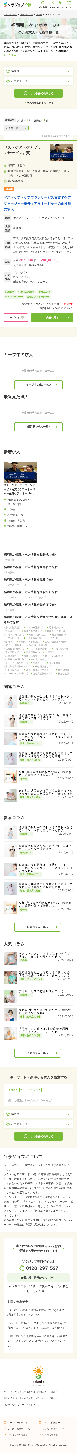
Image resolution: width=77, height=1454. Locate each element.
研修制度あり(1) (43, 666)
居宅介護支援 (15, 181)
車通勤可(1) (64, 670)
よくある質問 (26, 1398)
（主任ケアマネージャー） (49, 217)
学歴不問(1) (50, 652)
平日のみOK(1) (53, 638)
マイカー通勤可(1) (35, 627)
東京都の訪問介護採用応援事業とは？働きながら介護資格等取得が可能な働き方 (46, 792)
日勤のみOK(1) (33, 638)
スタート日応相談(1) (52, 655)
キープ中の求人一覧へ (39, 384)
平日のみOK (44, 291)
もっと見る (10, 55)
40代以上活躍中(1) (14, 645)
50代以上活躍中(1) (38, 645)
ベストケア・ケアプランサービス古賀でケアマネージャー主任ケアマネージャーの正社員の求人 (37, 203)
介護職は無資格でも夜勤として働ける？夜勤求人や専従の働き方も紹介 (46, 754)
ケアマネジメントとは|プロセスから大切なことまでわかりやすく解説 (44, 955)
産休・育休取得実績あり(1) (39, 670)
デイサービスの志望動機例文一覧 (41, 991)
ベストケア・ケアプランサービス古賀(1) (25, 597)
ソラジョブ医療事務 (17, 1435)
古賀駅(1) (10, 572)
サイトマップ (33, 1404)
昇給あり (9, 291)
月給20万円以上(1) (38, 634)
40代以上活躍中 (26, 291)
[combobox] (38, 1100)
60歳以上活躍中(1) (14, 648)
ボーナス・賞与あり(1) (16, 662)
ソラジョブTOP (10, 14)
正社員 (17, 228)
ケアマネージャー (23, 217)
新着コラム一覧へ (37, 927)
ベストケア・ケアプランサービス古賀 (22, 150)
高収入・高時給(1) (40, 659)
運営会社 (55, 1392)
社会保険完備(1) (13, 670)
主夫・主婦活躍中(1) (39, 648)
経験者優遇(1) (12, 655)
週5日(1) (9, 641)
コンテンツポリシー (14, 1404)
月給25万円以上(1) (14, 634)
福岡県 (39, 14)
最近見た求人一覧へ (39, 426)
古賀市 (21, 165)
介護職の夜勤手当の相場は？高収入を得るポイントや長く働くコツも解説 (46, 697)
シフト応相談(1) (13, 638)
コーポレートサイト (17, 1422)
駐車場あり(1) (56, 627)
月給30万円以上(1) (56, 631)
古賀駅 (54, 171)
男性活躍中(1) (33, 652)
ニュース (8, 1392)
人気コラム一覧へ (37, 1053)
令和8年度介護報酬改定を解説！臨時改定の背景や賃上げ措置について (45, 773)
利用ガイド (43, 1392)
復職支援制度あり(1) (43, 673)
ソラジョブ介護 (26, 14)
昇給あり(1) (55, 662)
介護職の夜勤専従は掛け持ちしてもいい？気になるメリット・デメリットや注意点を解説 (46, 737)
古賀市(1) (10, 560)
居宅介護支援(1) (13, 627)
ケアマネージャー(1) (15, 584)
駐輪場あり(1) (12, 631)
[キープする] (16, 317)
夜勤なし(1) (38, 662)
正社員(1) (10, 609)
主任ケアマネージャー (38, 296)
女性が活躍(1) (31, 655)
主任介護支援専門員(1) (56, 641)
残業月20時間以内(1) (15, 659)
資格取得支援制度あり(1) (17, 666)
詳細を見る (52, 317)
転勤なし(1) (64, 673)
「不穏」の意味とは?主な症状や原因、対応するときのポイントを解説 (45, 1030)
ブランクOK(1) (61, 648)
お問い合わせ (10, 1398)
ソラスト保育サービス (18, 1428)
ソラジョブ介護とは (25, 1392)
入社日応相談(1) (13, 652)
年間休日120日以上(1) (29, 641)
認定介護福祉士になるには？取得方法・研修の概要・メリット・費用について (46, 973)
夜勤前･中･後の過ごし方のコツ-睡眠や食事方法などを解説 (45, 1011)
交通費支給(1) (59, 634)
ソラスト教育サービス (53, 1428)
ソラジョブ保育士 (51, 1435)
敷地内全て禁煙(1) (33, 631)
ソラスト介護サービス (53, 1422)
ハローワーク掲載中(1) (16, 673)
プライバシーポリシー (46, 1398)
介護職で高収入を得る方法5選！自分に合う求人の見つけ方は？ (45, 716)
